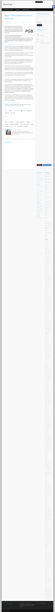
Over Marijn (17, 9)
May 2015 (46, 503)
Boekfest (38, 176)
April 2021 (46, 365)
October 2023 (47, 306)
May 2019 (46, 410)
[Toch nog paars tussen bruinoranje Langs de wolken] (49, 79)
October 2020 (47, 377)
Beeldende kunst (47, 179)
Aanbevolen (39, 189)
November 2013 (47, 538)
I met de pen (39, 213)
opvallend (28, 22)
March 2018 (47, 437)
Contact (33, 9)
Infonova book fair (39, 211)
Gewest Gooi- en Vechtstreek (20, 122)
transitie (32, 124)
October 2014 (47, 517)
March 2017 (47, 460)
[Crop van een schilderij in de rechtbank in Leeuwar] (39, 157)
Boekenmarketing (25, 9)
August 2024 (47, 287)
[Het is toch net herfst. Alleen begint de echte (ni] (49, 90)
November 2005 (47, 599)
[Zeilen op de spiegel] (39, 152)
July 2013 (46, 546)
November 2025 (47, 258)
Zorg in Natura (20, 126)
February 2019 (47, 416)
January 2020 (47, 394)
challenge (46, 186)
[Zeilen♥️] (49, 69)
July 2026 (46, 242)
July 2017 (46, 453)
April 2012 (46, 575)
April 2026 (46, 248)
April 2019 (46, 412)
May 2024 (46, 293)
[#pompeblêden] (39, 161)
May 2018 (46, 433)
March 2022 (47, 343)
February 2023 (47, 322)
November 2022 (47, 328)
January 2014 (47, 534)
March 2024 (47, 297)
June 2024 (46, 291)
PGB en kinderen (26, 124)
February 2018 (47, 439)
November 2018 (47, 421)
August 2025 (47, 264)
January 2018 (47, 441)
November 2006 (47, 595)
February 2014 (47, 532)
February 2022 (47, 345)
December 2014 (47, 513)
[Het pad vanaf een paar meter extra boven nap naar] (39, 123)
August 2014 (47, 521)
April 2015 (46, 505)
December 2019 (47, 396)
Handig (46, 196)
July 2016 (46, 476)
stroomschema (47, 223)
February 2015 (47, 509)
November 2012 (47, 562)
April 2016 (46, 482)
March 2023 (47, 320)
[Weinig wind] (49, 151)
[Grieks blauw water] (39, 46)
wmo (11, 126)
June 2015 (46, 501)
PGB (21, 124)
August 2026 (47, 240)
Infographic (47, 198)
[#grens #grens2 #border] (44, 46)
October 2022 (47, 330)
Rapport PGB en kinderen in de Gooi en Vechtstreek (14, 105)
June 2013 (46, 548)
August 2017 (47, 451)
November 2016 (47, 468)
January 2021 (47, 371)
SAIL (45, 215)
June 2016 (46, 478)
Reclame (46, 213)
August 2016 (47, 474)
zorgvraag (25, 126)
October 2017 (47, 447)
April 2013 (46, 552)
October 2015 (47, 493)
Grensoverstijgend (40, 191)
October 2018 (47, 423)
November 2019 (47, 398)
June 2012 (46, 571)
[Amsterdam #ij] (49, 148)
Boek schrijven (47, 182)
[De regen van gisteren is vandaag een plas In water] (39, 95)
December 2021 (47, 349)
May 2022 (46, 340)
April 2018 (46, 435)
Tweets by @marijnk (40, 30)
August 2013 (47, 544)
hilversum (27, 122)
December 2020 (47, 373)
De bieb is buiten (39, 187)
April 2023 (46, 318)
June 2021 (46, 361)
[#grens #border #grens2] (44, 70)
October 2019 (47, 400)
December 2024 (47, 279)
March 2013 (47, 554)
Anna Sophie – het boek (8, 9)
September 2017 (47, 449)
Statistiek (46, 221)
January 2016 (47, 488)
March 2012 (47, 577)
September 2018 (47, 425)
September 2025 (47, 262)
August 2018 (47, 427)
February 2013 (47, 556)
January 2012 (47, 581)
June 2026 (46, 244)
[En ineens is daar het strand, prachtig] (39, 143)
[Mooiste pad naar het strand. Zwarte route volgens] (49, 144)
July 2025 (46, 266)
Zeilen (46, 230)
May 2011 (46, 585)
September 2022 (47, 332)
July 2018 (46, 429)
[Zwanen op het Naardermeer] (49, 155)
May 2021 (46, 363)
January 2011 (47, 587)
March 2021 (47, 367)
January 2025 (47, 277)
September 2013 (47, 542)
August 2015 (47, 497)
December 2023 (47, 303)
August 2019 (47, 404)
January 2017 (47, 464)
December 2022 (47, 326)
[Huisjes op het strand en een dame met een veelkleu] (49, 108)
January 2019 (47, 417)
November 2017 (47, 445)
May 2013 (46, 550)
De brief (12, 28)
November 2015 (47, 491)
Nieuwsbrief (47, 205)
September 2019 (47, 402)
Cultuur (26, 22)
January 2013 (47, 558)
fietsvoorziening (16, 72)
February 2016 (47, 486)
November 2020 (47, 375)
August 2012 (47, 567)
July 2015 (46, 499)
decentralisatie (11, 122)
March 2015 (47, 507)
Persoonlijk (6, 23)
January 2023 (47, 324)
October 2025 (47, 260)
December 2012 (47, 560)
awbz (6, 122)
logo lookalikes (47, 201)
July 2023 (46, 312)
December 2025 (47, 256)
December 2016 (47, 466)
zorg (15, 126)
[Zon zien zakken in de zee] (39, 70)
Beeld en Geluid (47, 176)
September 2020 (47, 378)
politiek (10, 23)
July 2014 (46, 523)
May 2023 (46, 316)
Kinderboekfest (39, 174)
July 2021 (46, 359)
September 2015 (47, 495)
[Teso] (39, 147)
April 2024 (46, 295)
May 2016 (46, 480)
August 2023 (47, 310)
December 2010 (47, 589)
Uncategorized (47, 225)
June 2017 (46, 454)
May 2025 (46, 269)
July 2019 (46, 406)
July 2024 (46, 289)
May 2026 (46, 246)
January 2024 (47, 301)
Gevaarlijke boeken (40, 178)
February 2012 (47, 579)
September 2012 (47, 565)
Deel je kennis (47, 192)
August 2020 (47, 380)
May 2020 (46, 386)
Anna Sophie (22, 22)
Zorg (11, 23)
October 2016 (47, 470)
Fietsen (46, 194)
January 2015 (47, 511)
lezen (46, 199)
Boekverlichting (39, 199)
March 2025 (47, 273)
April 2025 (46, 271)
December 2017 (47, 443)
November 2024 (47, 281)
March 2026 (47, 250)
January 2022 (47, 347)
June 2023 (46, 314)
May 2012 (46, 573)
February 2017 (47, 462)
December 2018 (47, 419)
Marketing (46, 203)
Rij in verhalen (39, 218)
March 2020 (47, 390)
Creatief (46, 188)
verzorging (7, 126)
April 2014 (46, 528)
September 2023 (47, 308)
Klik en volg (39, 25)
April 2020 (46, 388)
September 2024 (47, 285)
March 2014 (47, 530)
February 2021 (47, 369)
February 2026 (47, 252)
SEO (45, 219)
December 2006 (47, 593)
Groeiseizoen (39, 182)
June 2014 (46, 525)
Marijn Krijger (7, 4)
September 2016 (47, 472)
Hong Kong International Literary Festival (39, 203)
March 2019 (47, 414)
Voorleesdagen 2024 (40, 180)
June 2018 (46, 431)
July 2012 (46, 569)
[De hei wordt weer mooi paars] (49, 161)
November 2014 (47, 515)
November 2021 (47, 351)
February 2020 (47, 392)
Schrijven (46, 217)
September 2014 (47, 519)
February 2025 (47, 275)
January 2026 (47, 254)
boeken (46, 184)
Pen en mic (38, 198)
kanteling (6, 124)
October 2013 (47, 540)
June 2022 (46, 338)
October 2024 (47, 283)
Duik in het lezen (39, 209)
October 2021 (47, 353)
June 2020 (46, 384)
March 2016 (47, 484)
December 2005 (47, 597)
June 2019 (46, 408)
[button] (53, 6)
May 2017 (46, 456)
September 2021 (47, 355)
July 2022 (46, 336)
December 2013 (47, 536)
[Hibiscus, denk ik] (39, 74)
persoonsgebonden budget (14, 124)
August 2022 (47, 334)
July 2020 (46, 382)
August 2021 (47, 357)
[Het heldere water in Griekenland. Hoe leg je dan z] (49, 57)
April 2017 (46, 458)
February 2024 (47, 299)
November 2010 (47, 591)
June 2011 (46, 583)
